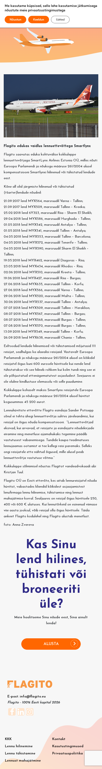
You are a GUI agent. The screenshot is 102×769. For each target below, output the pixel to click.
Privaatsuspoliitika (67, 753)
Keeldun (38, 20)
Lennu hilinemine (19, 746)
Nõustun (15, 20)
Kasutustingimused (67, 746)
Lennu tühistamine (20, 753)
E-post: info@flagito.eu (26, 696)
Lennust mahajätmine (23, 761)
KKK (8, 739)
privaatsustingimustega (46, 10)
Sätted (60, 20)
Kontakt (58, 739)
